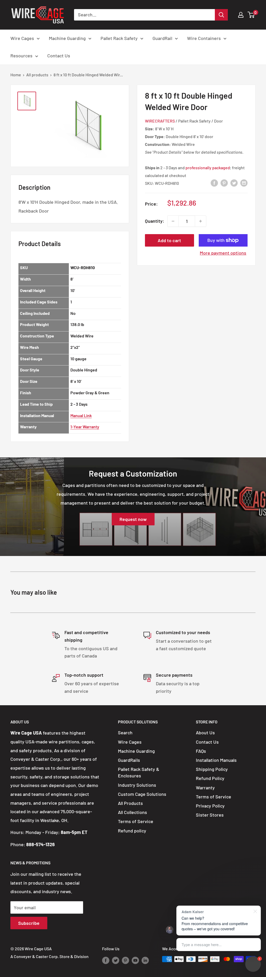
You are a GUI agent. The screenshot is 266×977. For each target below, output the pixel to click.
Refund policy (132, 830)
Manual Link (81, 415)
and (204, 167)
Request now (133, 519)
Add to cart (169, 240)
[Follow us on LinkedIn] (145, 960)
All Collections (132, 812)
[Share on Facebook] (214, 182)
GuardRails (129, 760)
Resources (21, 55)
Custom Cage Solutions (142, 794)
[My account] (240, 15)
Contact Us (58, 55)
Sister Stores (210, 815)
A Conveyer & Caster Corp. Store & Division (49, 956)
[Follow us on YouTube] (135, 960)
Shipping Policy (212, 769)
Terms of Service (135, 821)
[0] (251, 15)
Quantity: (154, 221)
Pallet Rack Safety (119, 38)
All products (37, 74)
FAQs (201, 751)
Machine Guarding (67, 38)
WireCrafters (160, 120)
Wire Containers (204, 38)
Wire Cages (22, 38)
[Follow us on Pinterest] (125, 960)
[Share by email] (244, 182)
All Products (130, 803)
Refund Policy (210, 778)
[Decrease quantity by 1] (173, 221)
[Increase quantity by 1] (200, 221)
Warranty (205, 787)
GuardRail (162, 38)
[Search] (221, 15)
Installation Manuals (216, 760)
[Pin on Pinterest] (224, 182)
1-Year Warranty (84, 426)
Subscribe (28, 923)
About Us (205, 732)
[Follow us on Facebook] (105, 960)
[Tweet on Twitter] (234, 182)
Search (125, 732)
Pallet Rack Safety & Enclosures (138, 772)
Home (15, 74)
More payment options (223, 253)
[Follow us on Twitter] (115, 960)
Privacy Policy (210, 806)
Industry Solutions (137, 785)
